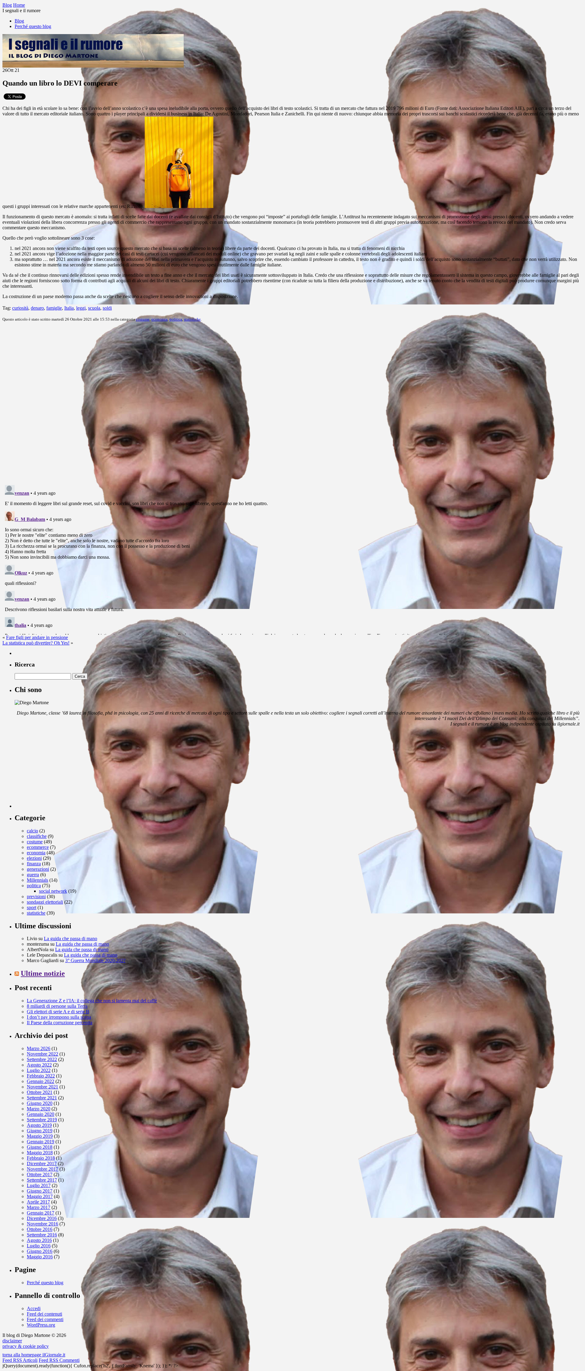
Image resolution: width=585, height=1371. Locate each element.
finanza (34, 863)
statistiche (192, 319)
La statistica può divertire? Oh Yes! (35, 642)
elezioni (34, 858)
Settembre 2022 (42, 1059)
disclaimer (12, 1340)
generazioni (38, 869)
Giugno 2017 (39, 1190)
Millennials (37, 880)
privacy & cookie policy (25, 1346)
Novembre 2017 (42, 1169)
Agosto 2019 (39, 1125)
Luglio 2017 (39, 1185)
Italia (69, 308)
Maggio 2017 (40, 1196)
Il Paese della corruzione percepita (59, 1022)
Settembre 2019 (42, 1119)
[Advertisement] (60, 770)
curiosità (20, 308)
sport (31, 907)
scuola (94, 308)
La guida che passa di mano (70, 938)
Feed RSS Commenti (59, 1360)
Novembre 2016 (42, 1223)
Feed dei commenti (45, 1319)
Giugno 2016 (39, 1251)
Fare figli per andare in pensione (37, 637)
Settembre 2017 (42, 1180)
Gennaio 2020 (40, 1114)
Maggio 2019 (40, 1136)
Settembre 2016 (42, 1234)
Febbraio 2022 (41, 1075)
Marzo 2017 (38, 1207)
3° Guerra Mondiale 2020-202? (95, 960)
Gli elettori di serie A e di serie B (58, 1011)
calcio (32, 830)
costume (143, 319)
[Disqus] (292, 403)
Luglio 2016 (39, 1245)
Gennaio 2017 (40, 1212)
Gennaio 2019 (40, 1141)
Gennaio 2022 (40, 1081)
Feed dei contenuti (44, 1314)
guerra (33, 874)
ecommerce (38, 847)
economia (159, 319)
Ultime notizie (43, 973)
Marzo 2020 (38, 1108)
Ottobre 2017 (39, 1174)
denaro (37, 308)
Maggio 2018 (40, 1152)
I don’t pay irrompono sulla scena (59, 1017)
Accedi (34, 1308)
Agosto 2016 (39, 1240)
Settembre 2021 (42, 1097)
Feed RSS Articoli (19, 1360)
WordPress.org (41, 1324)
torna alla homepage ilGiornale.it (33, 1354)
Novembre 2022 (42, 1053)
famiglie (54, 308)
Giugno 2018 (39, 1147)
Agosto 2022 (39, 1064)
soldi (107, 308)
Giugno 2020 (39, 1103)
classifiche (37, 836)
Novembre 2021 (42, 1086)
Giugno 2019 (39, 1130)
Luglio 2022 (39, 1070)
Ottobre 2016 (39, 1229)
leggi (81, 308)
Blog (19, 20)
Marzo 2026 (38, 1048)
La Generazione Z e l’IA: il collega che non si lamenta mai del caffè (92, 1000)
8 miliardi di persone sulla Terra (57, 1006)
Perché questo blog (33, 26)
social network (53, 891)
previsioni (36, 896)
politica (175, 319)
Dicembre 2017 (42, 1163)
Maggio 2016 (40, 1256)
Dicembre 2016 (42, 1218)
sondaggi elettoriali (45, 902)
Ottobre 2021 (39, 1092)
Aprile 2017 (38, 1201)
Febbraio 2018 (41, 1158)
